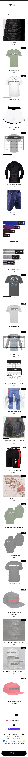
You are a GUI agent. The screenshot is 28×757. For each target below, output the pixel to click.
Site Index (12, 732)
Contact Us (22, 734)
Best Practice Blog (7, 734)
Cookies (14, 736)
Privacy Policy (8, 736)
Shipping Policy (18, 738)
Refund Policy (19, 736)
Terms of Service (10, 738)
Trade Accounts (15, 734)
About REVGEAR (19, 732)
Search (7, 732)
